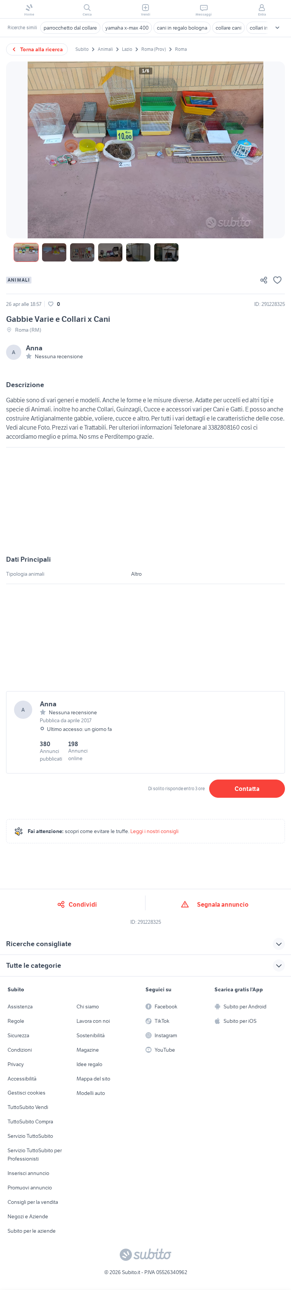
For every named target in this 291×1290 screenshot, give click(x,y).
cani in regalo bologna (182, 27)
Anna (34, 347)
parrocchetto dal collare (70, 27)
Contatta (247, 788)
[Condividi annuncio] (263, 280)
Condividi (83, 904)
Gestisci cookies (26, 1092)
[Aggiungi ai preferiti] (277, 280)
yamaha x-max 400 (127, 27)
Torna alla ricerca (41, 49)
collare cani (228, 27)
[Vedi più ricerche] (277, 28)
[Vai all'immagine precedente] (18, 150)
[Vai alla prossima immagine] (273, 150)
